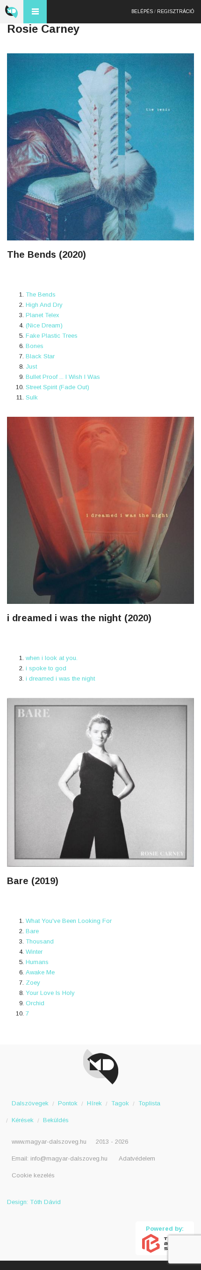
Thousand (40, 941)
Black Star (40, 356)
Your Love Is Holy (50, 992)
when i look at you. (52, 657)
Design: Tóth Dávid (34, 1201)
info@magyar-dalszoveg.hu (69, 1158)
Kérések (23, 1120)
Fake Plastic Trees (52, 335)
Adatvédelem (137, 1158)
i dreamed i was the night (60, 678)
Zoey (33, 982)
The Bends (41, 294)
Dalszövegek (30, 1103)
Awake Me (40, 972)
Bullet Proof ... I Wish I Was (63, 376)
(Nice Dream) (44, 325)
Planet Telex (42, 315)
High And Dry (44, 304)
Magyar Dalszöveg (11, 11)
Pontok (68, 1103)
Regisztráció (175, 11)
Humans (37, 961)
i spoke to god (46, 668)
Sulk (32, 397)
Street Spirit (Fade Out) (57, 387)
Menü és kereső (35, 11)
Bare (32, 931)
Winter (34, 951)
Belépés (142, 11)
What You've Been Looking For (69, 920)
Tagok (120, 1103)
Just (31, 366)
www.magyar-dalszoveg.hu (49, 1141)
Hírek (94, 1103)
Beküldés (56, 1120)
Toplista (149, 1103)
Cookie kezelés (33, 1175)
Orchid (35, 1003)
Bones (34, 345)
